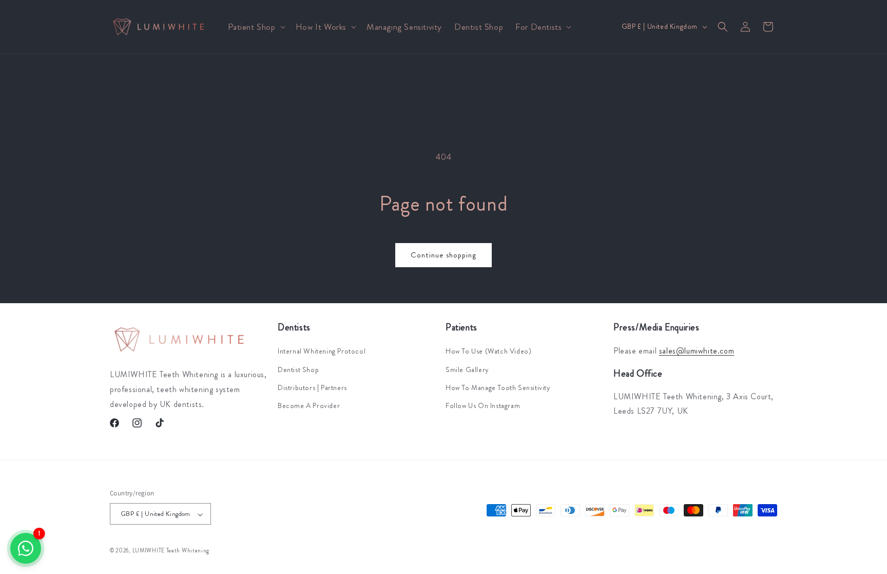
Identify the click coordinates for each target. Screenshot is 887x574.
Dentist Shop (298, 369)
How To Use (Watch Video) (488, 351)
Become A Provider (309, 405)
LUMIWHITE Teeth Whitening (171, 550)
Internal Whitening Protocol (321, 351)
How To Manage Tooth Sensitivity (498, 387)
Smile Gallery (467, 369)
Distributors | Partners (312, 387)
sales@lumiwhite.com (696, 351)
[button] (256, 27)
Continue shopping (443, 255)
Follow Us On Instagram (483, 405)
